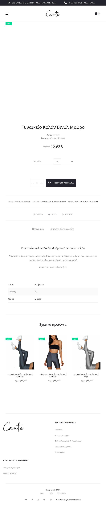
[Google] (51, 500)
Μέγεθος (38, 161)
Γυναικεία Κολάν (47, 202)
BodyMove (39, 284)
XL (36, 291)
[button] (57, 161)
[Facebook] (32, 500)
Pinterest (68, 214)
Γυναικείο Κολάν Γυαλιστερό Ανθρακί (20, 375)
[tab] (38, 228)
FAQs (51, 493)
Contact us (62, 493)
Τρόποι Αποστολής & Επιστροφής (68, 441)
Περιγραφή (38, 228)
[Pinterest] (44, 500)
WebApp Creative (74, 500)
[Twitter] (26, 500)
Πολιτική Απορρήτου (63, 446)
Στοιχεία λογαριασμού (11, 467)
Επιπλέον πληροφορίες (62, 228)
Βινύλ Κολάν (79, 202)
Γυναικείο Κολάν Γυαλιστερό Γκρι (86, 375)
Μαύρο (38, 299)
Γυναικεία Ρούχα (60, 202)
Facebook (39, 214)
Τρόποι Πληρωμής (62, 435)
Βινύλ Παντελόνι (91, 202)
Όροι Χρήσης (60, 452)
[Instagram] (38, 500)
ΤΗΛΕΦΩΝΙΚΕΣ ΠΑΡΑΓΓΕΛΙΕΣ (82, 4)
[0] (99, 14)
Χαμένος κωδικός (9, 473)
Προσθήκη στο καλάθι (63, 182)
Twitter (54, 214)
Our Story (58, 430)
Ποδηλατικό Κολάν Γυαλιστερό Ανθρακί (53, 375)
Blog (42, 493)
